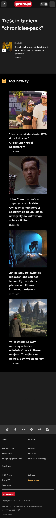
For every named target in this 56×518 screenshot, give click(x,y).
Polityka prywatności (12, 458)
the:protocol (33, 479)
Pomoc (31, 448)
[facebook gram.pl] (16, 429)
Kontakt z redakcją (37, 458)
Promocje (6, 484)
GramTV (6, 479)
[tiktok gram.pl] (8, 429)
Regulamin (7, 453)
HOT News (7, 474)
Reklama (32, 453)
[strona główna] (23, 4)
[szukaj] (4, 4)
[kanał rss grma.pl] (48, 429)
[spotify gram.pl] (32, 429)
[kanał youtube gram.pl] (24, 429)
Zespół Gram (8, 448)
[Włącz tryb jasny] (44, 4)
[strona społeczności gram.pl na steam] (40, 429)
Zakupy (31, 474)
